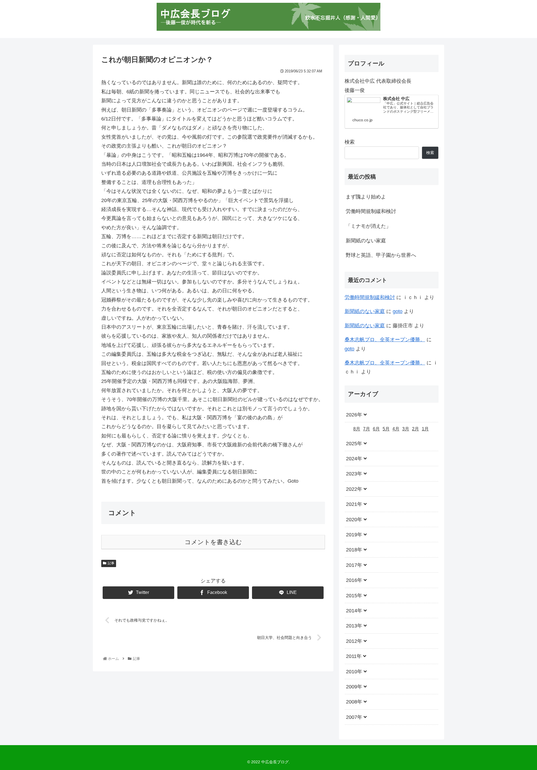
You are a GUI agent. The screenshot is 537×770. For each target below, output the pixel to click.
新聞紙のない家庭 (366, 240)
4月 (395, 429)
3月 (405, 429)
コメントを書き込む (213, 542)
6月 (376, 429)
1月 (425, 429)
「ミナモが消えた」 (368, 226)
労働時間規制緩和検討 (371, 211)
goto (397, 311)
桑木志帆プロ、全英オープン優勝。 (385, 339)
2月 (415, 429)
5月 (386, 429)
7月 (366, 429)
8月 (356, 429)
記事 (111, 563)
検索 (350, 142)
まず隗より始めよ (366, 197)
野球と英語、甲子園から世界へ (381, 255)
